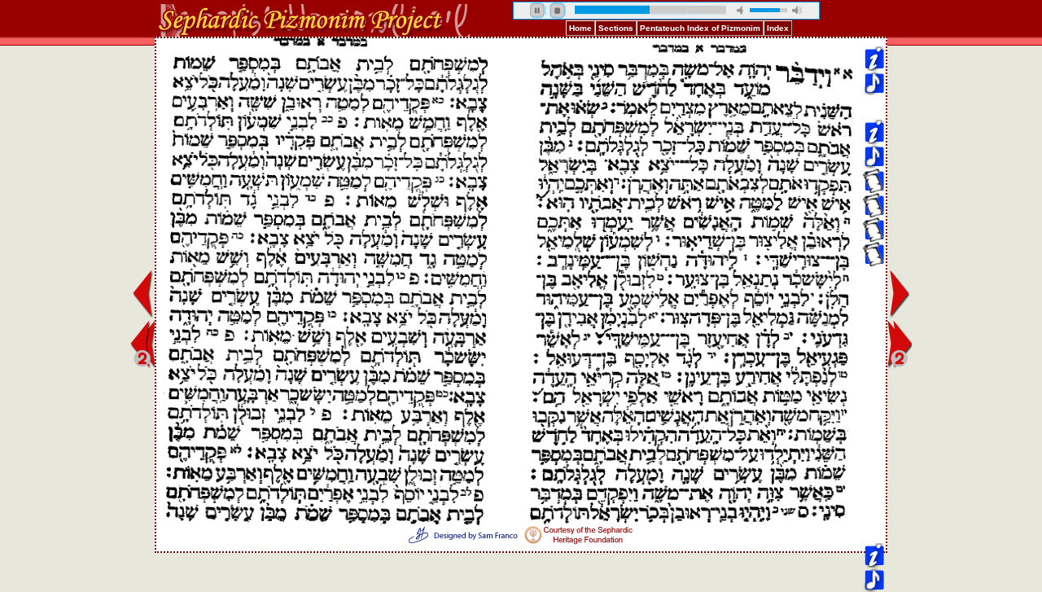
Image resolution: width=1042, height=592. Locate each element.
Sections (615, 28)
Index (778, 28)
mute (741, 10)
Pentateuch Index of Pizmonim (700, 28)
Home (580, 28)
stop (557, 10)
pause (538, 10)
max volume (797, 10)
